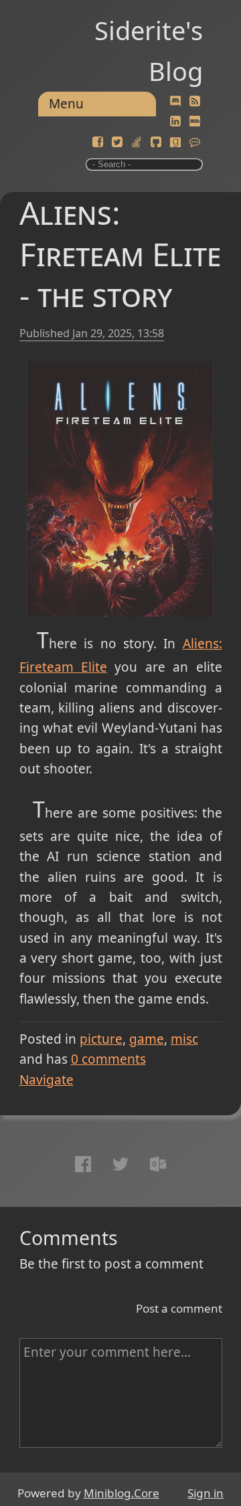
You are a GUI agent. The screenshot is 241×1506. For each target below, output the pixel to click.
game (146, 1039)
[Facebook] (98, 142)
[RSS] (195, 101)
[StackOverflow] (137, 142)
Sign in (205, 1493)
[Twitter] (117, 142)
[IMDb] (195, 121)
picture (101, 1039)
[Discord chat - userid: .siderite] (175, 102)
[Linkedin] (175, 121)
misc (184, 1039)
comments (108, 1059)
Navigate (46, 1080)
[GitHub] (156, 142)
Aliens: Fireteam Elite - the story (120, 254)
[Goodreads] (175, 142)
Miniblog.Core (121, 1493)
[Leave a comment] (195, 142)
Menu (66, 103)
